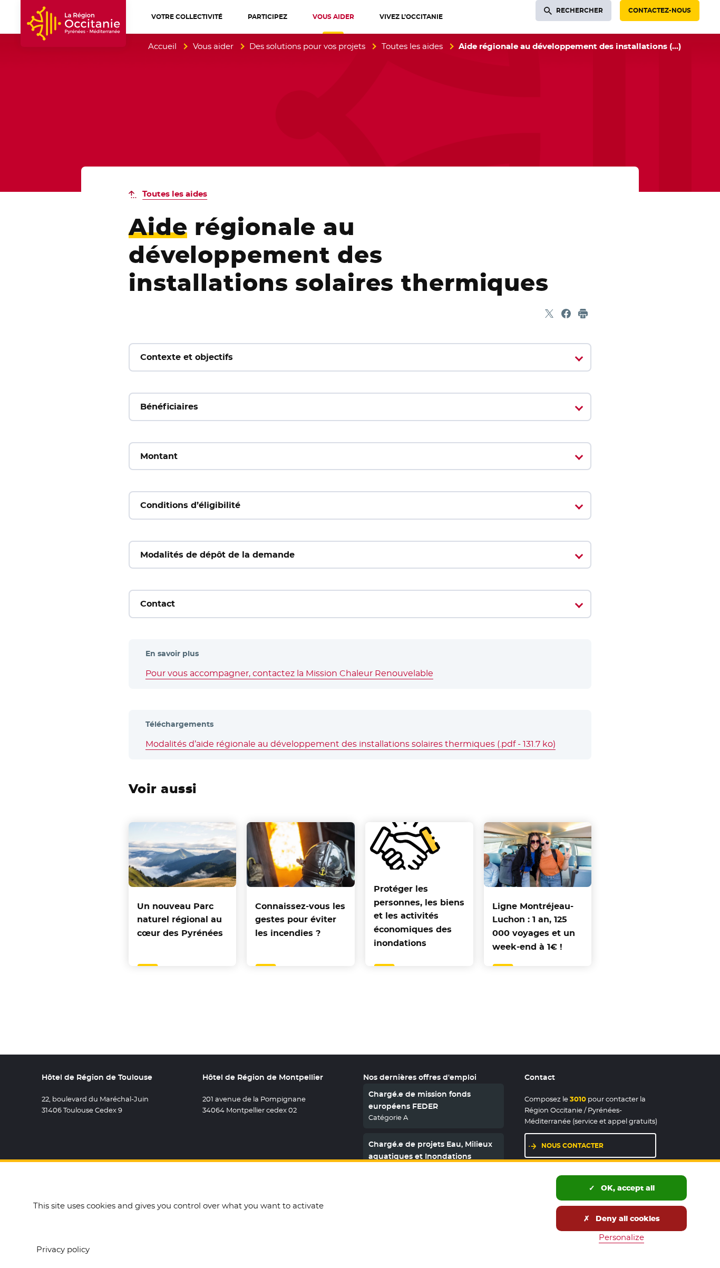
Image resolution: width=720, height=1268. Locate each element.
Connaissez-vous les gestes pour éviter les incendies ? (300, 919)
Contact (157, 604)
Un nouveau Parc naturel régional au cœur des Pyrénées (180, 919)
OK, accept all (627, 1188)
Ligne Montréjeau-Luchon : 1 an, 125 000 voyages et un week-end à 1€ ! (533, 926)
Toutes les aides (412, 46)
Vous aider (213, 46)
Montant (159, 456)
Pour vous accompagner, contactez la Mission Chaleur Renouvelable (289, 673)
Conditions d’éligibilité (190, 505)
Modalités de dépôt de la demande (217, 555)
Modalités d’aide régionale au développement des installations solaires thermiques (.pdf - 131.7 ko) (350, 744)
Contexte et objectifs (186, 357)
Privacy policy (63, 1249)
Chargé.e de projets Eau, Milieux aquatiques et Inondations (430, 1149)
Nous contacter (572, 1145)
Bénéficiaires (169, 407)
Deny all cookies (626, 1218)
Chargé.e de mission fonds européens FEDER (419, 1099)
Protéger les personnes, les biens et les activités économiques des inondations (419, 916)
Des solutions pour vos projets (307, 46)
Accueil (162, 46)
